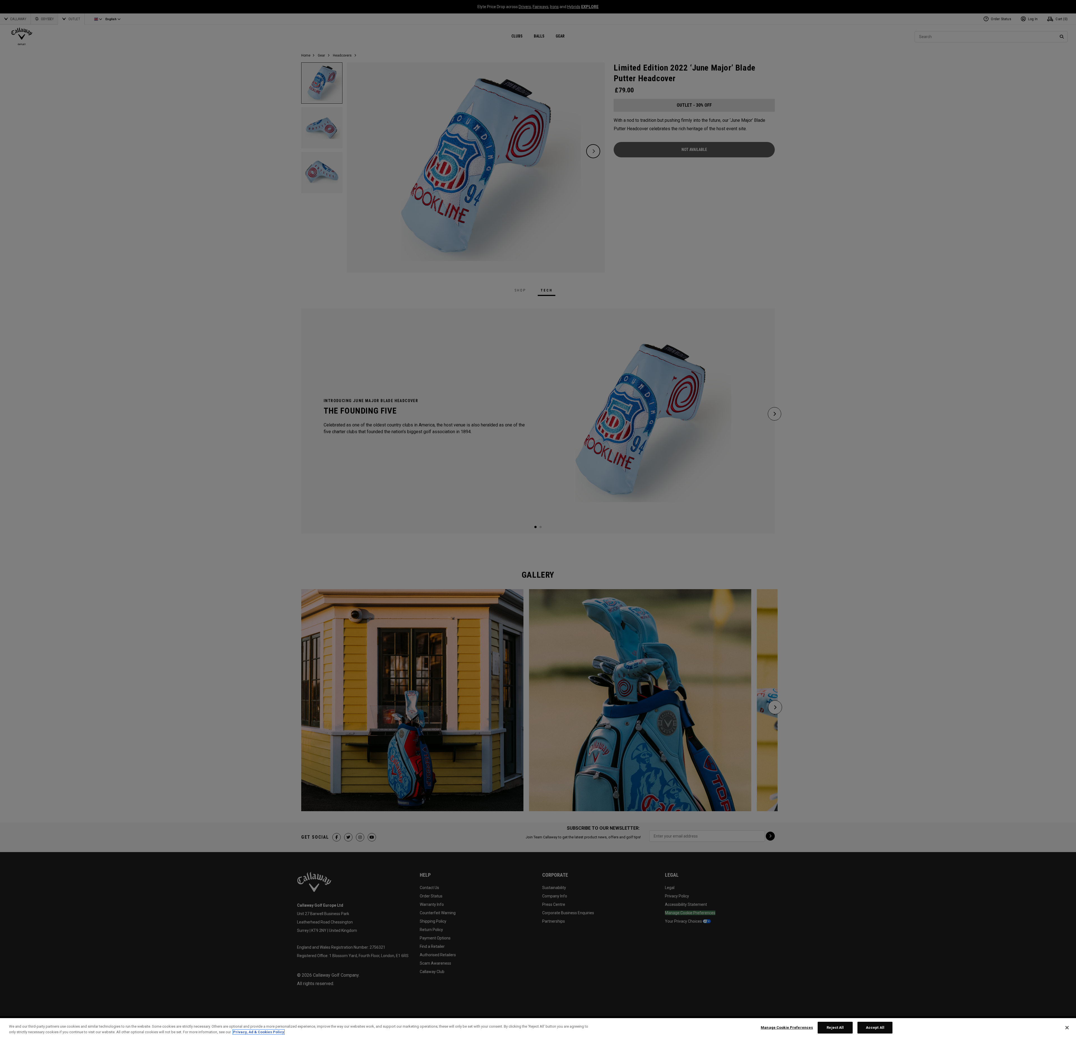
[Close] (1067, 1027)
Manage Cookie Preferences (787, 1027)
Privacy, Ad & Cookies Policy (258, 1032)
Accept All (875, 1027)
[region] (538, 1028)
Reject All (835, 1027)
